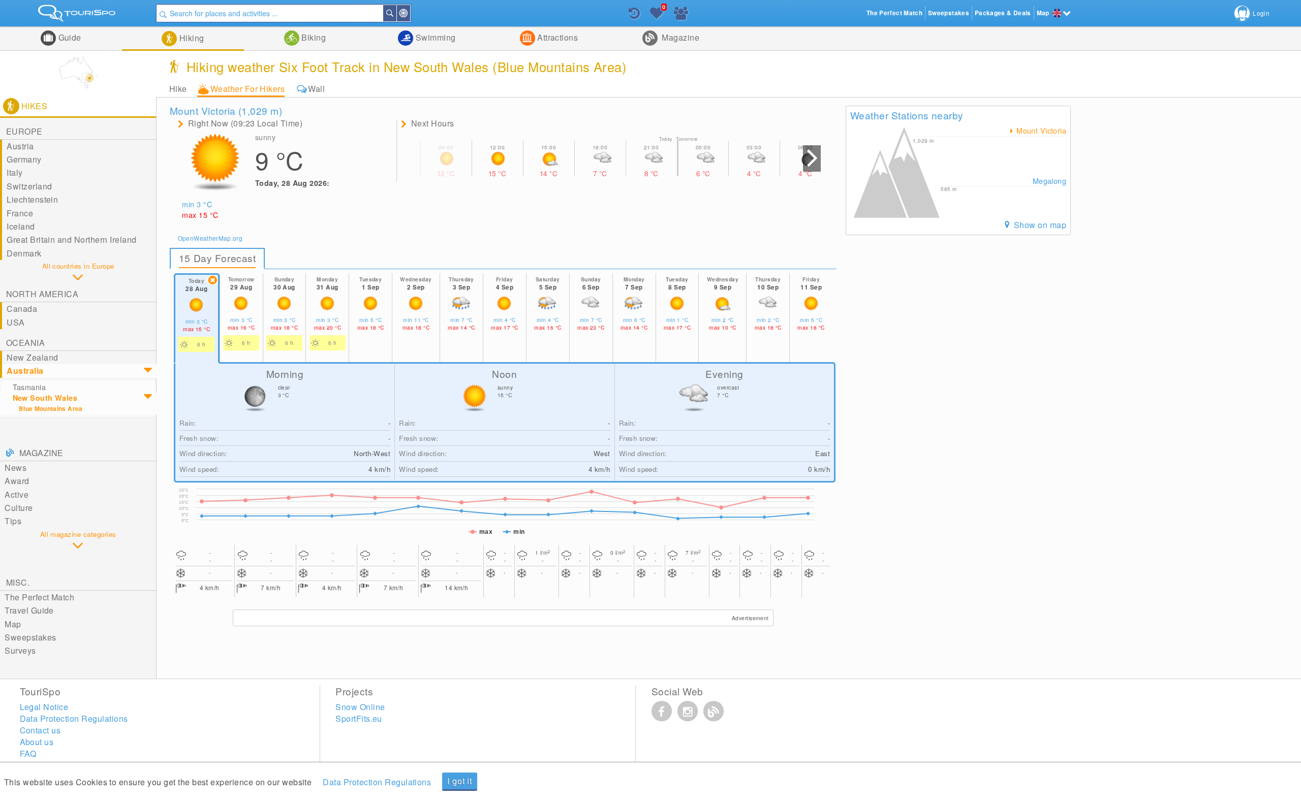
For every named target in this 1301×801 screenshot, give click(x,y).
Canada (22, 308)
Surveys (20, 650)
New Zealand (32, 357)
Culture (19, 508)
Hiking (190, 38)
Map (13, 624)
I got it (459, 781)
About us (37, 742)
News (15, 467)
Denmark (24, 253)
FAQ (28, 753)
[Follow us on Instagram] (687, 711)
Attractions (556, 37)
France (20, 213)
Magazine (679, 37)
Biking (312, 37)
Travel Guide (29, 610)
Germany (24, 159)
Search (395, 13)
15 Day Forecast (217, 258)
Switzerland (29, 186)
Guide (68, 37)
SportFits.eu (358, 718)
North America (42, 294)
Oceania (25, 342)
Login (1261, 13)
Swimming (434, 37)
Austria (20, 146)
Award (17, 481)
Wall (316, 88)
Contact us (40, 730)
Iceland (21, 226)
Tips (13, 521)
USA (15, 322)
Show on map (1038, 225)
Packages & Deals (1003, 13)
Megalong (1049, 180)
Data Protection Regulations (377, 782)
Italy (14, 172)
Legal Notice (44, 707)
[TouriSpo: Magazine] (713, 711)
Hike (178, 88)
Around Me (409, 13)
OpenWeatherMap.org (210, 238)
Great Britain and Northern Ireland (71, 239)
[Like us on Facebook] (662, 711)
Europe (24, 131)
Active (16, 494)
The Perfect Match (39, 597)
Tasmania (29, 387)
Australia (25, 370)
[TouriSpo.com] (78, 15)
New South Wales (45, 398)
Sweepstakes (30, 637)
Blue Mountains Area (51, 408)
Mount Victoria (1040, 130)
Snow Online (360, 707)
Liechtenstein (32, 199)
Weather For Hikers (247, 88)
